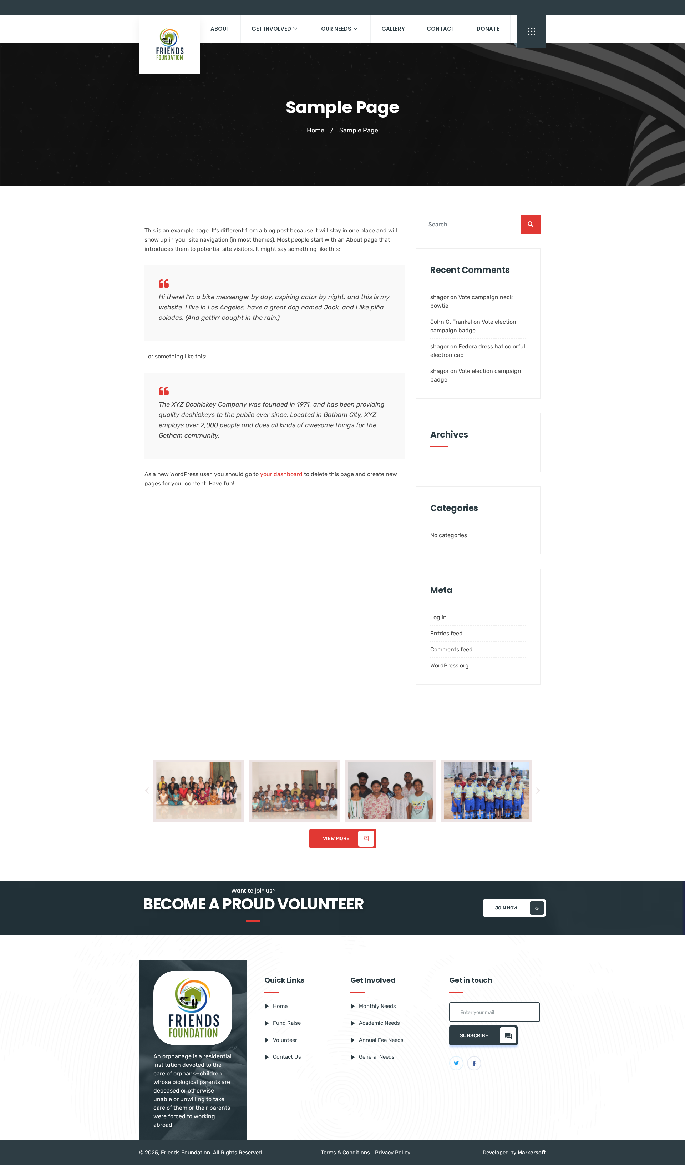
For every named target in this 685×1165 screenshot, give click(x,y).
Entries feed (446, 633)
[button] (147, 790)
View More (336, 839)
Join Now (506, 908)
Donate (488, 28)
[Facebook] (523, 7)
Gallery (393, 28)
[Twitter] (539, 7)
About (220, 28)
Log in (438, 617)
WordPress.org (449, 665)
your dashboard (281, 474)
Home (315, 130)
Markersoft (532, 1152)
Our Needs (336, 28)
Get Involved (271, 28)
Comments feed (451, 649)
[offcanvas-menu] (531, 31)
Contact (441, 28)
